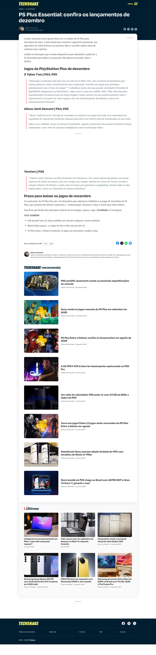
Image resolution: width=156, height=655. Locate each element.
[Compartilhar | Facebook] (124, 29)
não (51, 243)
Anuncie (123, 632)
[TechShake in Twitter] (134, 623)
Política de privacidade (27, 632)
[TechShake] (29, 4)
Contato (82, 632)
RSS (100, 632)
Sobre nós (52, 632)
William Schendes (36, 252)
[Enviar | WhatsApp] (132, 29)
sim (45, 243)
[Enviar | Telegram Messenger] (136, 29)
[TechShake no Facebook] (123, 623)
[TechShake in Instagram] (129, 623)
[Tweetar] (128, 29)
